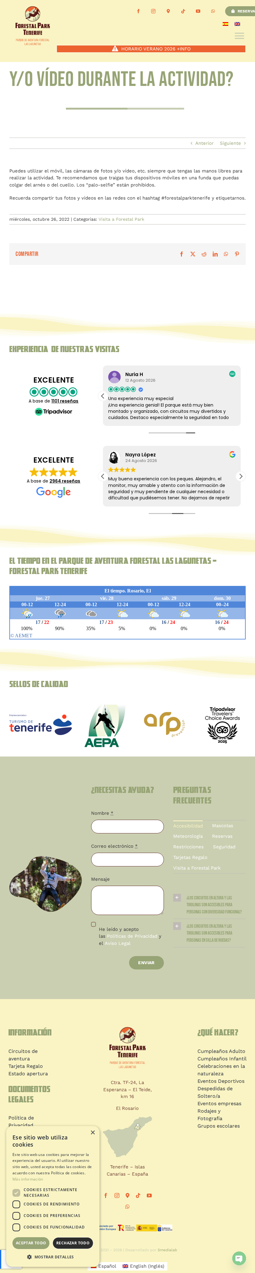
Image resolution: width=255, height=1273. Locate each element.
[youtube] (198, 11)
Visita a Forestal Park (121, 219)
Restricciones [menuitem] (188, 847)
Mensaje (100, 879)
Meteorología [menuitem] (188, 836)
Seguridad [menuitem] (224, 847)
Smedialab (167, 1250)
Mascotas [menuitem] (222, 825)
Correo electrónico (114, 846)
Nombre (102, 813)
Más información (27, 1179)
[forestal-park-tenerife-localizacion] (127, 1118)
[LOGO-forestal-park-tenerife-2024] (127, 1029)
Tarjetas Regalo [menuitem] (190, 857)
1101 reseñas (64, 401)
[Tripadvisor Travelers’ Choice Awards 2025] (222, 701)
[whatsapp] (213, 11)
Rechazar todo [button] (73, 1243)
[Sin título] (164, 711)
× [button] (92, 1132)
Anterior (204, 143)
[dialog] (53, 1196)
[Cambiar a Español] (225, 24)
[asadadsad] (106, 703)
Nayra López (140, 454)
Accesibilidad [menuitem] (188, 826)
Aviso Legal (118, 943)
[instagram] (153, 11)
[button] (103, 396)
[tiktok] (183, 11)
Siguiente (230, 143)
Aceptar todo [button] (31, 1243)
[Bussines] (168, 11)
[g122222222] (40, 716)
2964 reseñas (64, 481)
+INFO (184, 49)
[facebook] (138, 11)
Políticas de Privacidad (132, 936)
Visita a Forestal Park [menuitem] (197, 868)
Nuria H (134, 374)
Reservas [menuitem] (222, 836)
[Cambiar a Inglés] (237, 24)
